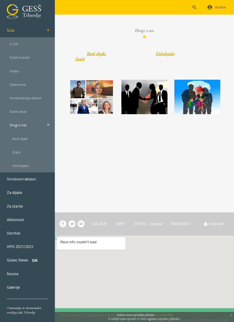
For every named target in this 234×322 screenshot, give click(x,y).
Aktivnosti (15, 219)
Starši (14, 152)
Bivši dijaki (17, 139)
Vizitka (13, 71)
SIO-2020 (99, 223)
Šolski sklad (17, 111)
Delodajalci (18, 166)
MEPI (120, 223)
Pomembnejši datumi (24, 98)
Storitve (13, 233)
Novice (13, 273)
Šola (10, 30)
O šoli (12, 44)
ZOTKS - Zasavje (148, 223)
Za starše (15, 206)
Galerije (13, 287)
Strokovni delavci (21, 179)
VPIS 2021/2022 (20, 246)
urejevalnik (217, 224)
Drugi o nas (17, 125)
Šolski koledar (18, 57)
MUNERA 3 (180, 223)
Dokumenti (16, 84)
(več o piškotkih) (163, 315)
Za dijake (14, 192)
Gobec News (17, 260)
